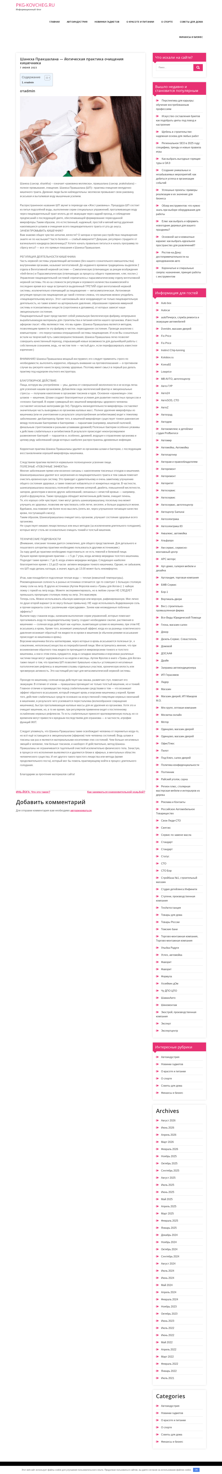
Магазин (166, 689)
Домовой (166, 646)
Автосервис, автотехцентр (177, 504)
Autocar (165, 310)
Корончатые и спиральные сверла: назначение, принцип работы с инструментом (178, 272)
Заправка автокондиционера (178, 667)
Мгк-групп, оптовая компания (178, 707)
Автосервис (168, 490)
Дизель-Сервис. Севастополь (179, 639)
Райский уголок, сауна (174, 779)
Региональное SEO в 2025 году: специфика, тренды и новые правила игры (178, 147)
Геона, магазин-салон (174, 624)
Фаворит (166, 962)
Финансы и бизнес (191, 37)
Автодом (166, 421)
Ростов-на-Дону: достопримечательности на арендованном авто (172, 256)
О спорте (167, 21)
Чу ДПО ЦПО (169, 990)
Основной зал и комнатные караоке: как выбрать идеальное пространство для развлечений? (175, 241)
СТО (163, 863)
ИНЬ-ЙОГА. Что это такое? (33, 792)
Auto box (166, 303)
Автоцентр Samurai (172, 512)
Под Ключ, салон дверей (176, 757)
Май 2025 (167, 1199)
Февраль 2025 (169, 1220)
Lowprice (166, 371)
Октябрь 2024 (169, 1249)
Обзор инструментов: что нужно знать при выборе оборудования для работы (178, 209)
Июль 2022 (167, 1328)
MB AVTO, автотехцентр (175, 378)
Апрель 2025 (168, 1206)
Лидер (165, 682)
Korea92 (166, 364)
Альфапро (167, 540)
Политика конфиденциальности (180, 765)
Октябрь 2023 (169, 1313)
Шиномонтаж (169, 1005)
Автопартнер (169, 454)
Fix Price (166, 336)
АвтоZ (165, 407)
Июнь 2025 (167, 1192)
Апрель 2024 (168, 1292)
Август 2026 (168, 1120)
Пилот (165, 750)
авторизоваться (80, 810)
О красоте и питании (140, 21)
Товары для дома (171, 915)
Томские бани (169, 929)
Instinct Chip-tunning (173, 350)
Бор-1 (164, 592)
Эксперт (166, 1023)
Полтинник (167, 772)
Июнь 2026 (167, 1127)
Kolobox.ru (167, 357)
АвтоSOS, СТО (170, 400)
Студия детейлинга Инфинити (179, 889)
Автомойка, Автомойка (175, 447)
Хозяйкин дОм (169, 983)
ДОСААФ (166, 653)
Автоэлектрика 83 (172, 526)
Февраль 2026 (169, 1149)
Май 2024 (167, 1285)
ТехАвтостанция (171, 907)
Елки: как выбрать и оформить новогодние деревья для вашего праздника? (177, 225)
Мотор (165, 722)
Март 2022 (167, 1356)
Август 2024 (168, 1263)
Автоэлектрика (170, 519)
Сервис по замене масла (176, 835)
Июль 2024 (167, 1270)
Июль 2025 (167, 1185)
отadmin (29, 82)
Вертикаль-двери (171, 599)
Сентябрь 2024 (170, 1256)
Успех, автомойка (171, 955)
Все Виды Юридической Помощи (181, 617)
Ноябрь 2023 (169, 1306)
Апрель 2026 (168, 1134)
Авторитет (167, 483)
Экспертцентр (169, 1030)
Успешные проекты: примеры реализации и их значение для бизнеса (176, 194)
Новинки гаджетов (107, 21)
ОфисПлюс (168, 743)
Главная (54, 21)
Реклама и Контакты (173, 802)
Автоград (166, 414)
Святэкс (166, 827)
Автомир (166, 440)
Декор (164, 632)
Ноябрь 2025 (169, 1156)
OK (196, 1470)
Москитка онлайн (171, 714)
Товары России (170, 922)
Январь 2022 (169, 1371)
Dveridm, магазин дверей (176, 328)
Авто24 (165, 393)
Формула (166, 976)
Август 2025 (168, 1177)
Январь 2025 (169, 1227)
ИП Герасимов (170, 674)
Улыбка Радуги (170, 947)
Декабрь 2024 (169, 1235)
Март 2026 (167, 1142)
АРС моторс (168, 559)
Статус (165, 856)
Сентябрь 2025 (170, 1170)
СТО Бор (166, 870)
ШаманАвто (168, 997)
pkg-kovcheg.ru (35, 5)
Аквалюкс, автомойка (174, 533)
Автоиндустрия (77, 21)
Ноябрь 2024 (169, 1242)
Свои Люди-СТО (171, 820)
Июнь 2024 (167, 1278)
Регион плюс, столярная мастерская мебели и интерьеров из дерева (178, 790)
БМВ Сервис (168, 584)
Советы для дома (191, 21)
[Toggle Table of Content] (45, 78)
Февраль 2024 (169, 1299)
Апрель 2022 (168, 1349)
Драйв (165, 660)
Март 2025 (167, 1213)
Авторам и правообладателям (179, 461)
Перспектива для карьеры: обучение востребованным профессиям (175, 104)
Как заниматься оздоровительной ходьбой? (116, 792)
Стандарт (167, 842)
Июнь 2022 (167, 1335)
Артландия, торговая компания (180, 577)
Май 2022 (167, 1342)
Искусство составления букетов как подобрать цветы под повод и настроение (178, 120)
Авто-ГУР (167, 386)
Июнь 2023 (167, 1320)
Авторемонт (168, 469)
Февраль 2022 (169, 1363)
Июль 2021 (167, 1378)
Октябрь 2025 (169, 1163)
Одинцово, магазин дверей (177, 729)
